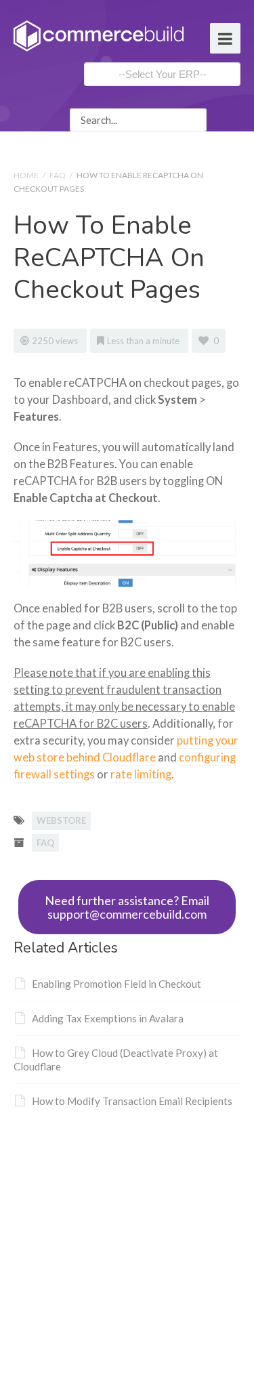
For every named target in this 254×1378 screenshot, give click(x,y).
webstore (61, 820)
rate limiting (140, 774)
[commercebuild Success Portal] (99, 34)
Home (26, 175)
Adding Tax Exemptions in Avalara (108, 1018)
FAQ (57, 175)
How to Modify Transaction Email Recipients (132, 1101)
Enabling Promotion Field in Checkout (116, 984)
